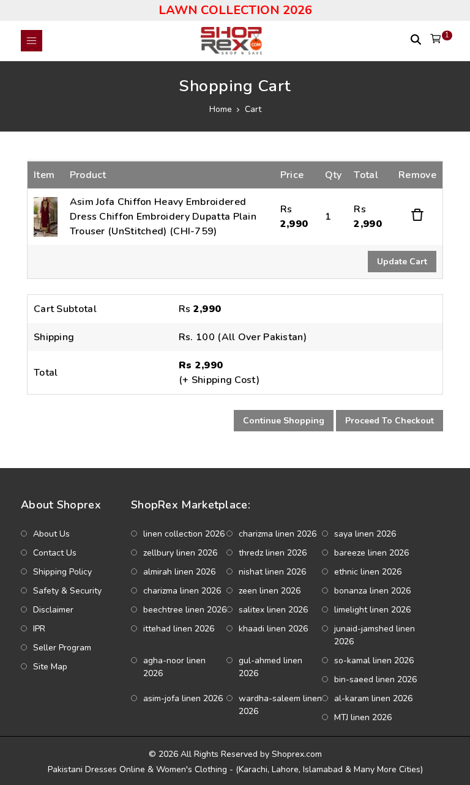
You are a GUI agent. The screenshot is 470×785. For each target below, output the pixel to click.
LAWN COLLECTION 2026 (235, 10)
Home (220, 109)
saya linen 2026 (365, 534)
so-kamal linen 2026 (374, 660)
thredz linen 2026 (273, 553)
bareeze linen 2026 (371, 553)
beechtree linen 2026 (184, 610)
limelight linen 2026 (372, 610)
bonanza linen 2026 (372, 591)
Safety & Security (67, 591)
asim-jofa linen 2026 (183, 698)
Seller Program (62, 647)
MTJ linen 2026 (363, 717)
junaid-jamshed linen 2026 (374, 635)
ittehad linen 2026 (178, 628)
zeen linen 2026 (269, 591)
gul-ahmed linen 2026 (270, 667)
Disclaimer (53, 610)
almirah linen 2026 (179, 572)
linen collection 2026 (184, 534)
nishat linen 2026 (272, 572)
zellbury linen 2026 (180, 553)
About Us (51, 534)
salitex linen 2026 (273, 610)
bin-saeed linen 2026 (375, 679)
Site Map (50, 666)
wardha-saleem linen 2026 (280, 705)
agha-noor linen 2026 (174, 667)
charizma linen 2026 (277, 534)
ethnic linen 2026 (367, 572)
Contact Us (54, 553)
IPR (39, 628)
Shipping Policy (62, 572)
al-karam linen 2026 (373, 698)
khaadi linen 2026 (273, 628)
